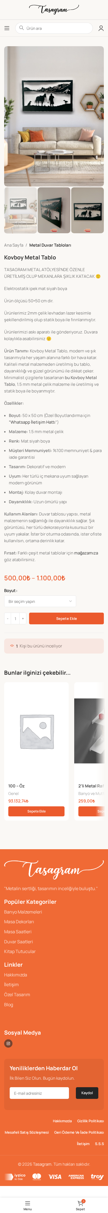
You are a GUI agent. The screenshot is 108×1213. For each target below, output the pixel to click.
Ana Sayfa (13, 245)
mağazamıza (86, 553)
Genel (13, 793)
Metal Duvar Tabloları (50, 245)
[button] (36, 811)
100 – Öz (16, 786)
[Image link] (54, 869)
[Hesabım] (101, 28)
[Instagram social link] (8, 1043)
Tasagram (42, 1164)
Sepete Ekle (66, 618)
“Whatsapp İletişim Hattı (32, 422)
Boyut (10, 590)
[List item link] (54, 912)
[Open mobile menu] (6, 28)
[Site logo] (54, 9)
